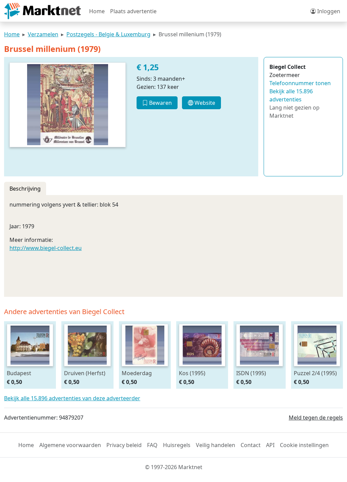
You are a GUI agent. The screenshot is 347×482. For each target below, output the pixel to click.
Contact (251, 445)
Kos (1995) (192, 373)
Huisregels (176, 445)
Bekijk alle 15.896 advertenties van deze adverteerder (72, 398)
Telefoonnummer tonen (300, 83)
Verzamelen (43, 34)
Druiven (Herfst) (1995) (84, 373)
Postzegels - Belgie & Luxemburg (108, 34)
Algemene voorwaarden (70, 445)
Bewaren (160, 103)
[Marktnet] (42, 11)
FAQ (152, 445)
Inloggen (328, 11)
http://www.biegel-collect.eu (45, 248)
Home (97, 11)
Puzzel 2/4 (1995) (315, 373)
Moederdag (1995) (137, 373)
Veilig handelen (215, 445)
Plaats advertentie (133, 11)
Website (204, 103)
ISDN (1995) (251, 373)
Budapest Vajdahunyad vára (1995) (30, 373)
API (270, 445)
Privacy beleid (124, 445)
